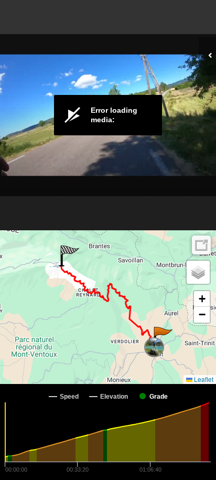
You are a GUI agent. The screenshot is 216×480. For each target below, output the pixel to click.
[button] (162, 337)
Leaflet (202, 379)
